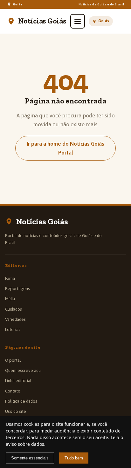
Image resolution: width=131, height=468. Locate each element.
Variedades (15, 319)
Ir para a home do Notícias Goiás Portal (65, 148)
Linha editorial (18, 380)
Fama (10, 278)
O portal (13, 360)
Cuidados (13, 309)
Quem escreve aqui (23, 370)
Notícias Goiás (42, 21)
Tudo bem (74, 458)
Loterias (12, 329)
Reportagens (17, 288)
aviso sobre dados (25, 444)
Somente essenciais (30, 458)
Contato (12, 390)
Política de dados (21, 401)
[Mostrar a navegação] (77, 21)
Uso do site (15, 411)
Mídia (10, 298)
